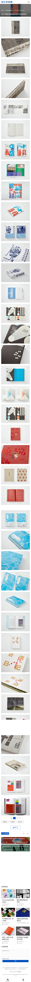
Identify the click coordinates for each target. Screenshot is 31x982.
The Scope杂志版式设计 (8, 901)
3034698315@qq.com (13, 969)
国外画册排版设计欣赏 (22, 901)
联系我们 (19, 971)
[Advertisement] (15, 869)
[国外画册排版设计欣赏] (23, 893)
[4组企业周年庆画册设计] (23, 912)
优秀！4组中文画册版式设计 (7, 938)
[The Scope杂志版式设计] (8, 893)
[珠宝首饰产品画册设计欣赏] (23, 931)
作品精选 (12, 821)
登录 (3, 958)
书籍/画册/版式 (10, 10)
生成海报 (5, 833)
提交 (15, 961)
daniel (2, 10)
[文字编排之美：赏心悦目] (8, 912)
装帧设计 (20, 821)
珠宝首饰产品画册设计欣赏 (22, 938)
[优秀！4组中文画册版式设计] (8, 931)
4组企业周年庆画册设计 (22, 920)
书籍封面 (4, 821)
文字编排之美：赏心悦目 (8, 920)
